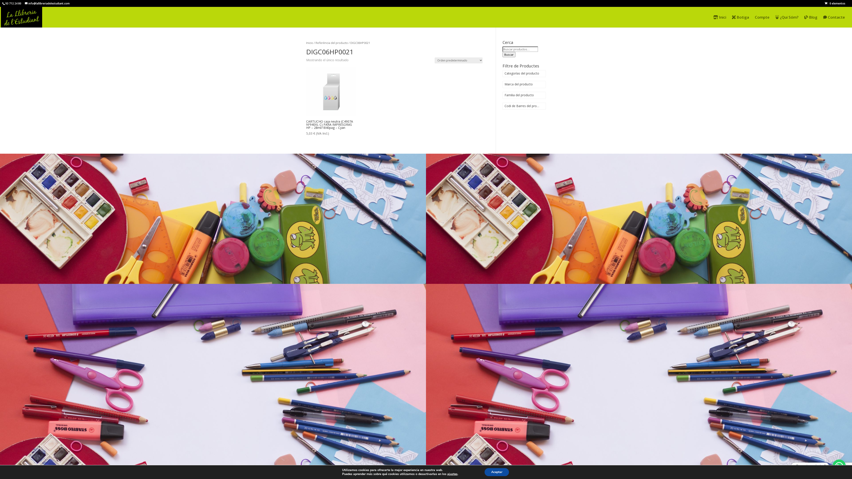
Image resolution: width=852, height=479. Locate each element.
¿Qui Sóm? (789, 17)
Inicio (309, 43)
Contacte (836, 17)
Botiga (742, 17)
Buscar (509, 55)
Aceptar (496, 472)
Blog (812, 17)
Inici (722, 17)
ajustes (452, 474)
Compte (762, 18)
